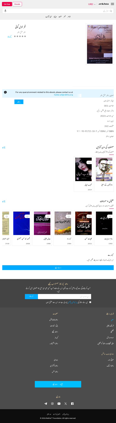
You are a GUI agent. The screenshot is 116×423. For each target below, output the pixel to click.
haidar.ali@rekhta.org (63, 94)
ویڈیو (55, 16)
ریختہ (107, 136)
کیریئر (56, 337)
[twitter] (65, 403)
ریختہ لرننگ (110, 366)
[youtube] (59, 403)
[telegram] (45, 403)
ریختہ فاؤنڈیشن (53, 320)
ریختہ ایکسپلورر (54, 343)
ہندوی (56, 360)
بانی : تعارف (54, 325)
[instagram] (52, 403)
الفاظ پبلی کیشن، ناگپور (103, 110)
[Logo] (103, 4)
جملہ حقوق (49, 414)
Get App (7, 4)
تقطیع (112, 331)
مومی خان (107, 100)
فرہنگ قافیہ (110, 325)
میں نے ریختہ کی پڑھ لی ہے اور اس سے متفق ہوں (67, 302)
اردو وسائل (110, 337)
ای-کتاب (48, 16)
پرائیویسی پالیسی (72, 302)
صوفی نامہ (111, 360)
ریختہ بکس (55, 371)
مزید (3, 146)
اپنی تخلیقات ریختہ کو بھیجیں (105, 343)
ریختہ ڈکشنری (54, 366)
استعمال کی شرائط (56, 414)
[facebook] (72, 403)
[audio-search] (5, 10)
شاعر (69, 16)
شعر (65, 16)
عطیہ (112, 320)
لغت (60, 16)
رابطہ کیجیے (55, 331)
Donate (17, 4)
